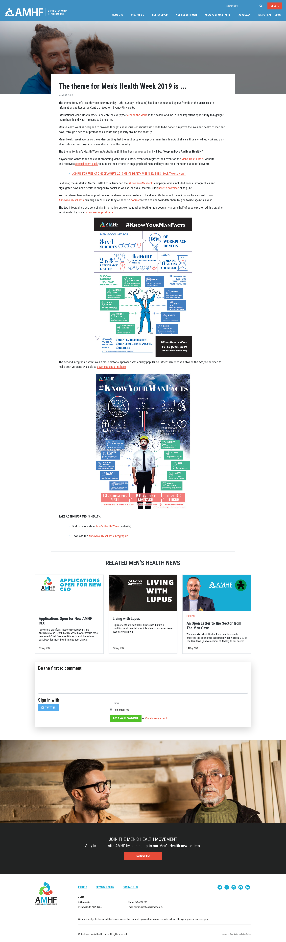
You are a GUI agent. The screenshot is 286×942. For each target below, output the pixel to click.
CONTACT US (130, 887)
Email (116, 703)
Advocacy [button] (244, 14)
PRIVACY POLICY (105, 887)
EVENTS (82, 887)
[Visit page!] (220, 887)
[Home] (36, 12)
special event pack (86, 163)
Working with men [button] (186, 14)
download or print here (99, 212)
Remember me (121, 709)
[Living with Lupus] (143, 593)
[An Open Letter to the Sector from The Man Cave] (217, 593)
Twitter (49, 707)
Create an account (156, 718)
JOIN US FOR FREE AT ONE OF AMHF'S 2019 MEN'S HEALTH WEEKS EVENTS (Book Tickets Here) (129, 173)
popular (135, 200)
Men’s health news (271, 14)
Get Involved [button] (160, 14)
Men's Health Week (193, 159)
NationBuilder (246, 934)
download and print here (111, 366)
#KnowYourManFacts (141, 183)
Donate (275, 6)
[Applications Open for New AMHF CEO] (69, 593)
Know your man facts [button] (218, 14)
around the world (137, 115)
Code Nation (234, 934)
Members (117, 14)
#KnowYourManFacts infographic (108, 536)
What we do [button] (137, 14)
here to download (168, 188)
